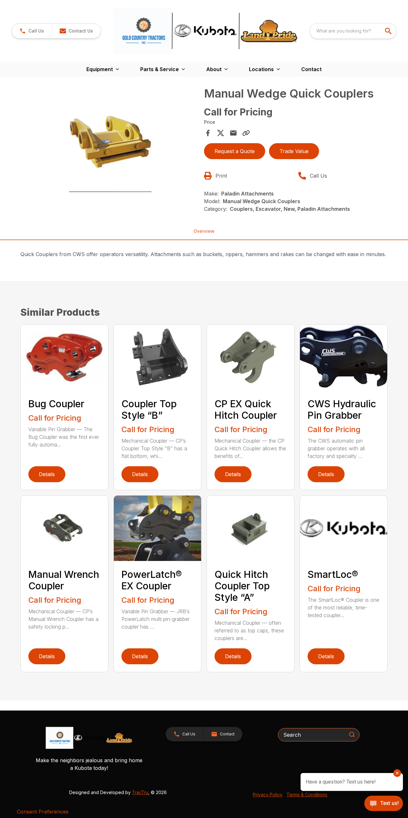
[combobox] (353, 31)
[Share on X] (220, 133)
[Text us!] (383, 804)
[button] (32, 31)
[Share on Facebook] (208, 133)
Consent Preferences (43, 811)
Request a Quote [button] (235, 151)
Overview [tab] (204, 231)
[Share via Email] (233, 133)
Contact (311, 69)
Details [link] (47, 474)
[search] (389, 31)
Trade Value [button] (294, 151)
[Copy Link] (246, 133)
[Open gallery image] (110, 139)
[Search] (352, 734)
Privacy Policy (267, 794)
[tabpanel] (110, 140)
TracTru (140, 792)
